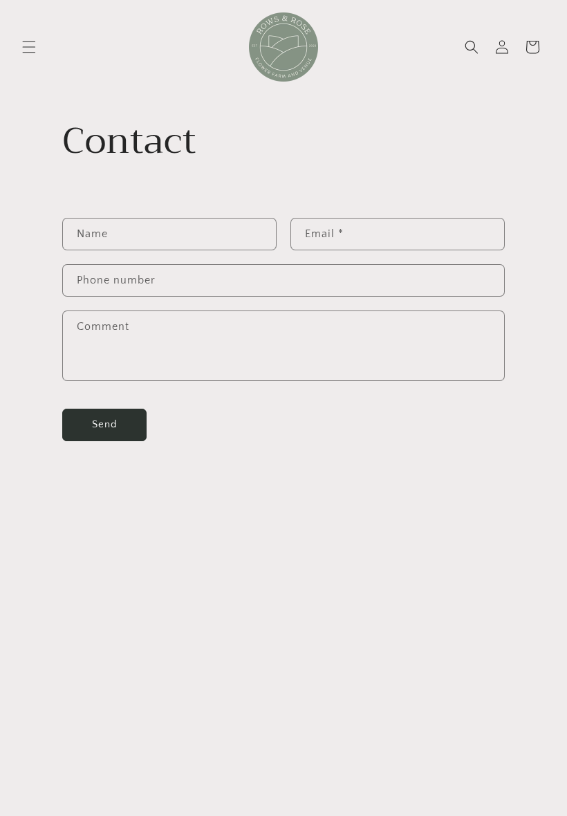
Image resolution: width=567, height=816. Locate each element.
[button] (29, 47)
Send (105, 424)
